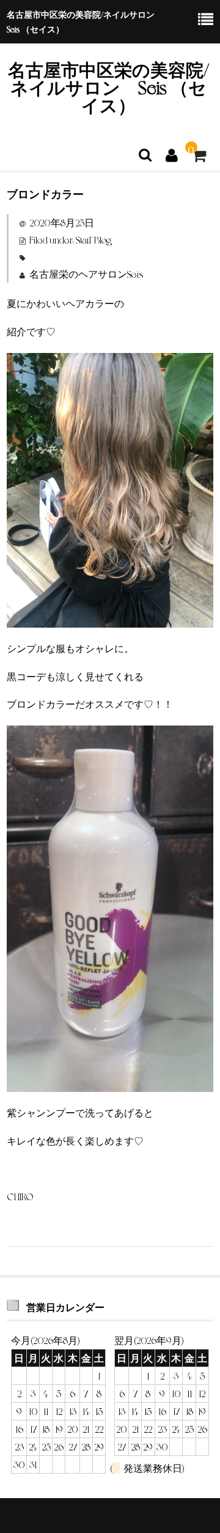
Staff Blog (93, 239)
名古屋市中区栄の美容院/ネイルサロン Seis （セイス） (108, 86)
